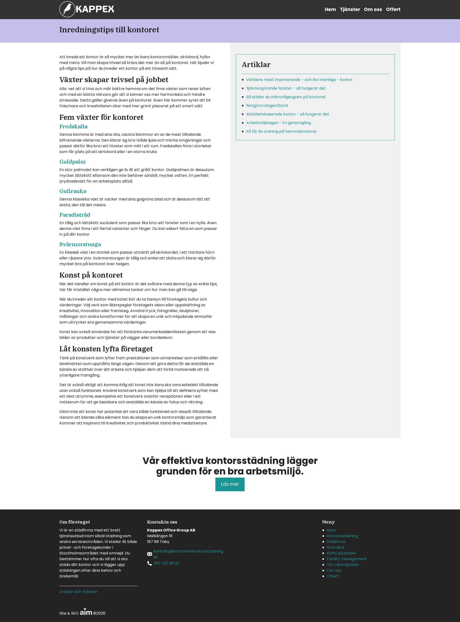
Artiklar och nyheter (78, 591)
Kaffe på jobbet (341, 553)
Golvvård (335, 547)
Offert (393, 9)
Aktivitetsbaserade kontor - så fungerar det (287, 114)
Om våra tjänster (343, 564)
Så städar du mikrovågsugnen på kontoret (286, 97)
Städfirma (336, 541)
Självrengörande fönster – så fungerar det (286, 88)
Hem (330, 9)
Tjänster (350, 9)
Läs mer (230, 484)
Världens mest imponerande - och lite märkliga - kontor (299, 79)
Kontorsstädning (342, 536)
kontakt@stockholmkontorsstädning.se (188, 554)
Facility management (347, 559)
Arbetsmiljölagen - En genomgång (278, 123)
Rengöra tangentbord (267, 105)
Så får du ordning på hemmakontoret (281, 131)
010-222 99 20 (166, 563)
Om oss (373, 9)
